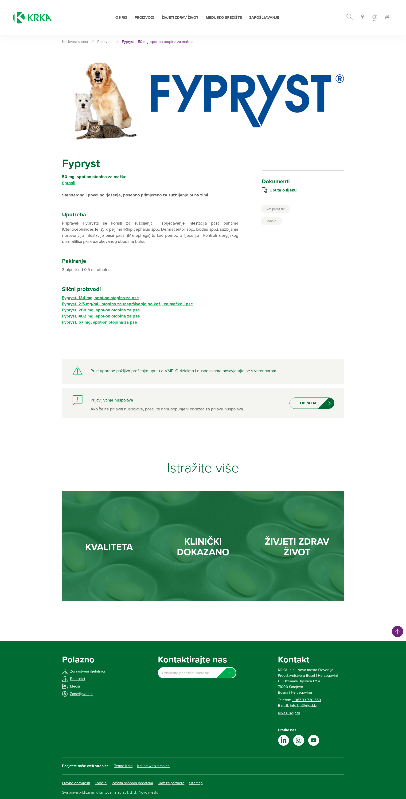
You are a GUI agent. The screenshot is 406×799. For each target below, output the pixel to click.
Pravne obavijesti (76, 783)
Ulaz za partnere (171, 783)
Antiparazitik (275, 209)
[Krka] (32, 17)
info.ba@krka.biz (303, 705)
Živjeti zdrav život (180, 17)
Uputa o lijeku (283, 190)
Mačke (271, 221)
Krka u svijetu (289, 713)
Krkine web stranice (153, 766)
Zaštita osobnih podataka (132, 783)
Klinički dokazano (203, 547)
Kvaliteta (109, 547)
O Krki (121, 17)
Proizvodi (144, 17)
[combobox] (197, 672)
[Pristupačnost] (387, 18)
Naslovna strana (75, 41)
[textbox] (197, 673)
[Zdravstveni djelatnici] (362, 18)
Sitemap (196, 783)
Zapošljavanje (264, 17)
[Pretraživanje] (349, 18)
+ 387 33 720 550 (306, 700)
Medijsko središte (224, 17)
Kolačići (101, 783)
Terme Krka (123, 766)
